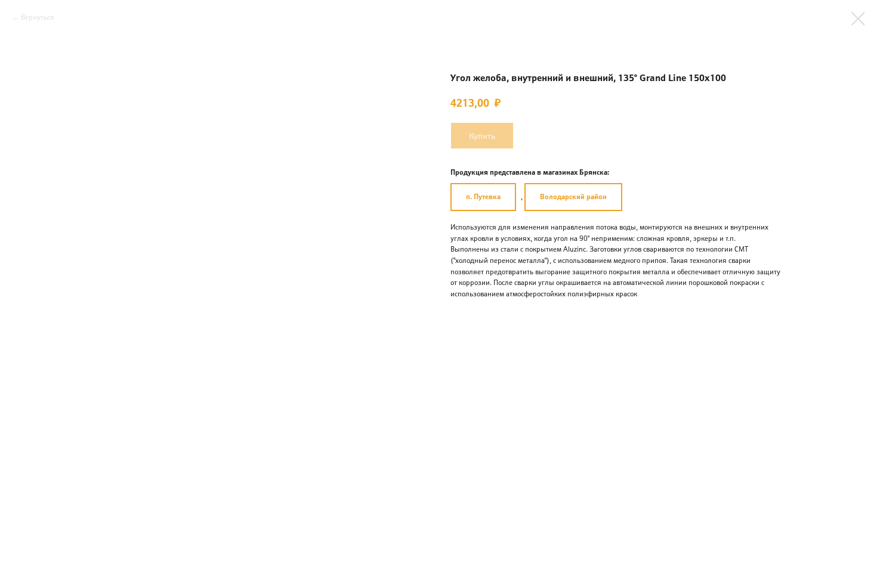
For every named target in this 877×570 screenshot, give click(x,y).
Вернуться (37, 17)
